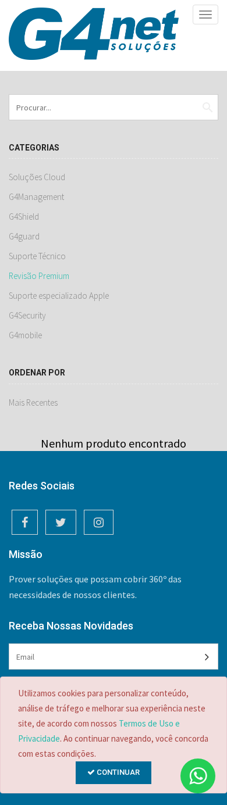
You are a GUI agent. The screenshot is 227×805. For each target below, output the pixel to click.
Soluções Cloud (37, 177)
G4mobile (25, 335)
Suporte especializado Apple (59, 295)
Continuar (117, 772)
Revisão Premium (39, 275)
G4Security (27, 315)
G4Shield (24, 216)
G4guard (24, 236)
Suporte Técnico (37, 256)
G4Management (36, 196)
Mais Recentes (33, 402)
